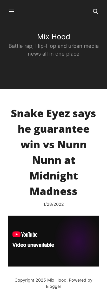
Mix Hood (53, 36)
